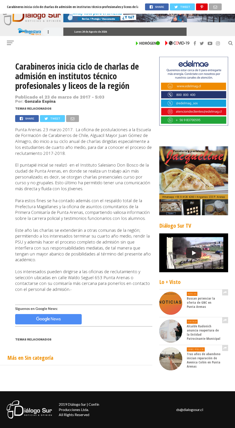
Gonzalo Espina (40, 101)
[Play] (193, 252)
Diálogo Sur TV (175, 225)
